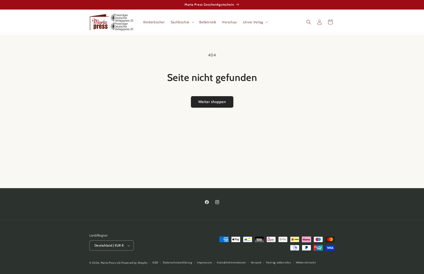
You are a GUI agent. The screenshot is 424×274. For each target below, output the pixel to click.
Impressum (204, 262)
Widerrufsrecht (306, 262)
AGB (155, 262)
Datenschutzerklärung (177, 262)
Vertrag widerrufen (278, 262)
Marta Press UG (111, 262)
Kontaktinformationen (231, 262)
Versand (256, 262)
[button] (182, 22)
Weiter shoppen (212, 102)
